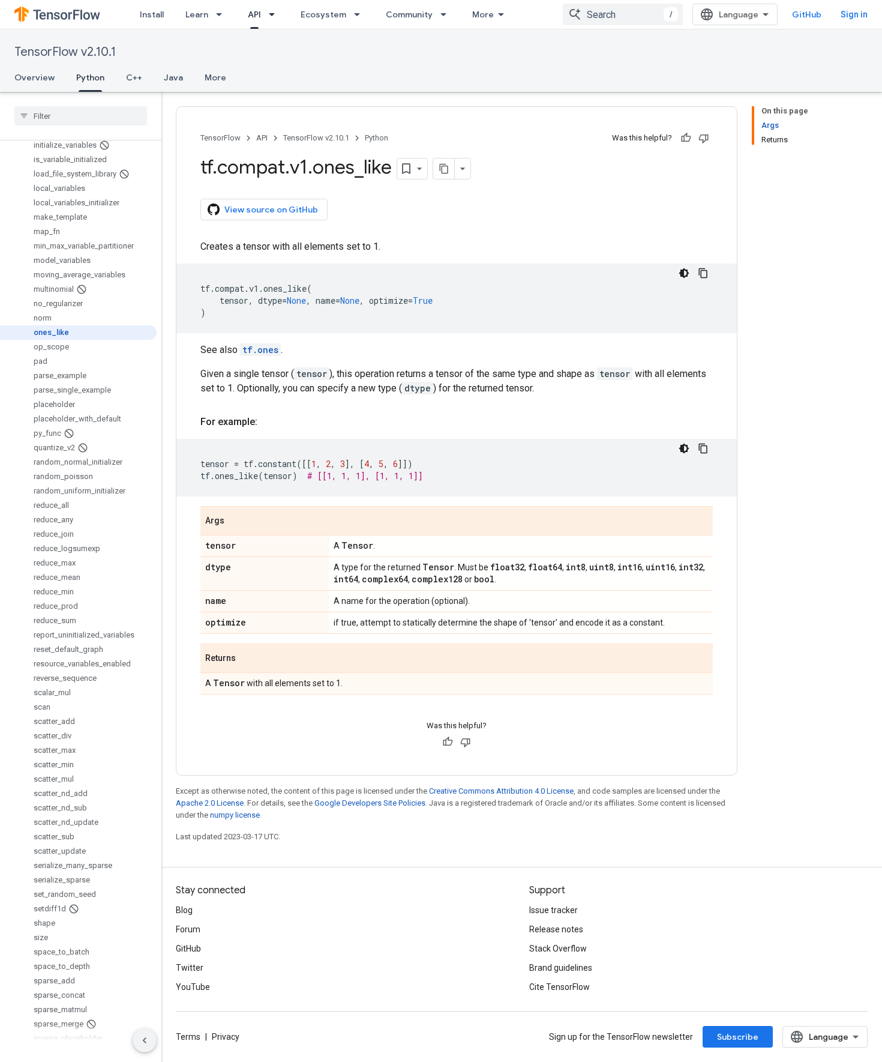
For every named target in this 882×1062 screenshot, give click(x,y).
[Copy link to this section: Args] (236, 521)
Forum (188, 929)
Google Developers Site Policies (369, 802)
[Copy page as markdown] (444, 168)
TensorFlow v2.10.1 (65, 51)
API (254, 14)
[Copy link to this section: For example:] (269, 422)
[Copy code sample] (703, 273)
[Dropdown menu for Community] (447, 14)
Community (409, 14)
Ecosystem (323, 14)
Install (152, 14)
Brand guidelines (560, 968)
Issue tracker (553, 910)
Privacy (225, 1037)
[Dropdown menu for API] (275, 14)
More (483, 14)
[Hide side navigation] (145, 1040)
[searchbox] (80, 115)
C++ (134, 77)
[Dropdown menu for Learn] (222, 14)
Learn (196, 14)
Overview (34, 77)
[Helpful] (686, 138)
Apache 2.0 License (210, 802)
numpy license (235, 814)
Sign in (854, 14)
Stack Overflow (558, 948)
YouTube (193, 987)
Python (90, 77)
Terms (188, 1037)
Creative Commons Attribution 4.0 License (501, 790)
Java (173, 77)
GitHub (806, 14)
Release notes (556, 929)
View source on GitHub (271, 209)
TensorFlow (220, 137)
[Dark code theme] (684, 273)
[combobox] (623, 14)
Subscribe (737, 1036)
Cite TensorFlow (559, 987)
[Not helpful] (704, 138)
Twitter (189, 968)
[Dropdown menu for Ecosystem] (360, 14)
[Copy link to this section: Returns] (248, 659)
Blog (184, 910)
